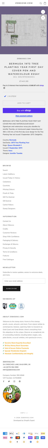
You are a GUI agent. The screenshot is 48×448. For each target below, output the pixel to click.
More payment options (24, 116)
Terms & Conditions (10, 252)
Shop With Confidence (11, 236)
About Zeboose (8, 225)
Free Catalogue (8, 259)
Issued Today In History (11, 178)
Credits (5, 229)
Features (6, 256)
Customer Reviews (9, 233)
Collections (7, 182)
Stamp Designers (9, 208)
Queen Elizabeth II (15, 145)
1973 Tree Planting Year (20, 143)
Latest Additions (9, 174)
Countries (6, 185)
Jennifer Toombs (16, 153)
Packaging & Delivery (10, 240)
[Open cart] (45, 3)
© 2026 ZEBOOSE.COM (24, 417)
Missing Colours (9, 189)
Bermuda (12, 140)
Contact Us (7, 221)
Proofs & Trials (8, 193)
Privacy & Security (9, 248)
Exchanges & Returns (10, 244)
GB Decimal (7, 201)
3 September (13, 148)
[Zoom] (43, 12)
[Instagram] (14, 381)
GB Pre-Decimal (8, 197)
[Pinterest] (20, 381)
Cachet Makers (8, 205)
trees (10, 151)
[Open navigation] (3, 3)
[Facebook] (3, 381)
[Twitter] (9, 381)
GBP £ (23, 413)
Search (5, 170)
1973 (20, 148)
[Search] (41, 3)
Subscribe (11, 288)
